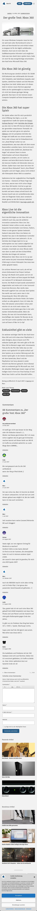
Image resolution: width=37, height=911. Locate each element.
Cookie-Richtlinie (10, 908)
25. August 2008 (6, 649)
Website (4, 719)
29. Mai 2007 (5, 425)
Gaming (9, 13)
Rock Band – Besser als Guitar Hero (12, 758)
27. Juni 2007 (5, 462)
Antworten (5, 450)
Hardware (6, 391)
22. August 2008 (6, 604)
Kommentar (6, 684)
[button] (34, 877)
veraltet (24, 391)
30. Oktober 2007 (7, 578)
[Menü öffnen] (34, 4)
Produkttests (15, 391)
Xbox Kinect (5, 796)
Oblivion (5, 134)
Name (4, 705)
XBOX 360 (6, 394)
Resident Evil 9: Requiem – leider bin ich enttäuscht (16, 863)
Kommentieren (25, 13)
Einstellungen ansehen (18, 905)
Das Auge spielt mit (27, 202)
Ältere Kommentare (8, 672)
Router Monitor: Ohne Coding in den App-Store (15, 844)
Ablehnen (18, 900)
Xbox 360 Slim (6, 777)
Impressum (28, 908)
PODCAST (28, 3)
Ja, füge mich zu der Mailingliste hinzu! (15, 726)
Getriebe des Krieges (25, 123)
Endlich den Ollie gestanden (10, 825)
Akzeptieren (18, 895)
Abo (19, 3)
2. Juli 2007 (5, 516)
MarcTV (8, 3)
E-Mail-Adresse (7, 712)
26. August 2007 (6, 539)
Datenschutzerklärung (20, 908)
